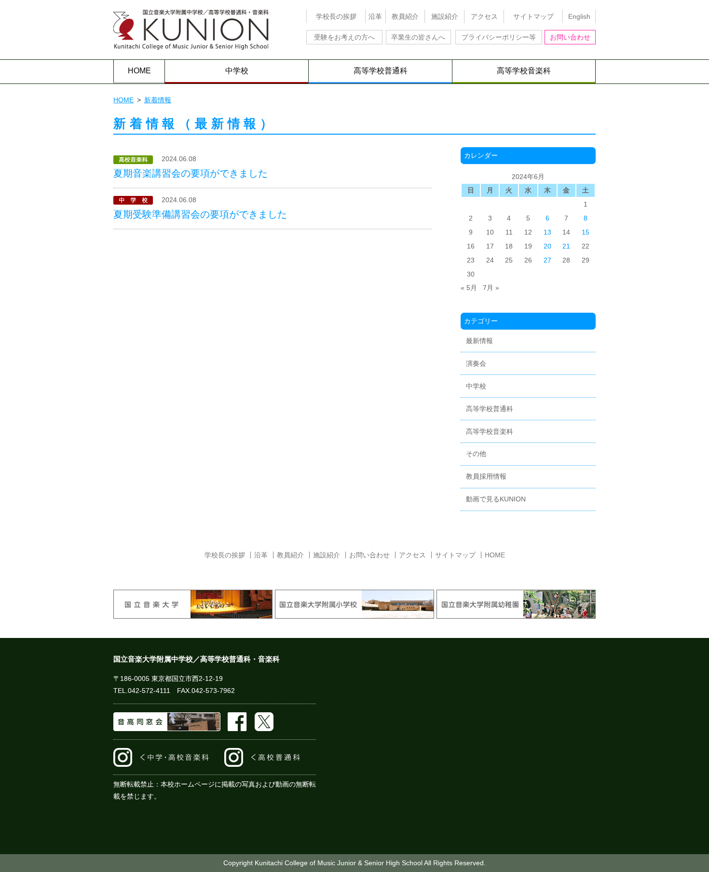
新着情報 (157, 100)
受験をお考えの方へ (344, 37)
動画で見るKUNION (496, 499)
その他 (476, 453)
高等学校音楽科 (524, 71)
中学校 (236, 71)
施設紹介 (444, 16)
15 (585, 232)
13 (547, 232)
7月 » (491, 287)
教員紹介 (405, 16)
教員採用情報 (486, 476)
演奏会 (476, 363)
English (579, 16)
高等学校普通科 (381, 71)
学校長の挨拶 (336, 16)
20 (547, 246)
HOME (139, 71)
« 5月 (469, 287)
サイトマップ (533, 16)
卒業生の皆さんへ (418, 37)
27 (547, 260)
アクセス (484, 16)
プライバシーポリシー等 (499, 37)
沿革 (375, 16)
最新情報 (479, 341)
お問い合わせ (570, 37)
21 (566, 246)
